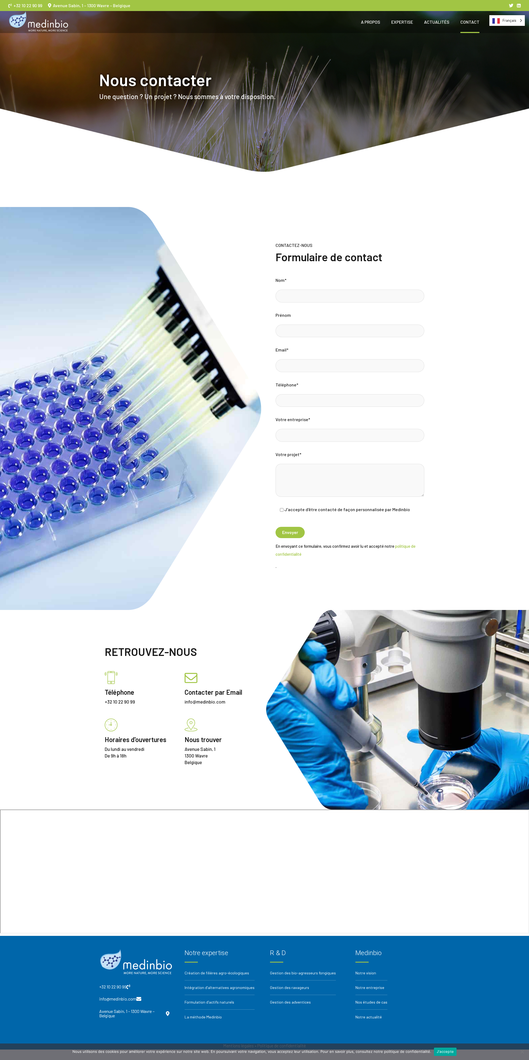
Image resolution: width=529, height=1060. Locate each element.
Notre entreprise (369, 987)
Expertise (402, 21)
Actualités (436, 21)
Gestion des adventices (290, 1002)
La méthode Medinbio (203, 1017)
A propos (370, 21)
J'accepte (445, 1051)
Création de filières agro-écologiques (217, 973)
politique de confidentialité (407, 1051)
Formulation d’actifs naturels (209, 1002)
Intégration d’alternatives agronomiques (220, 987)
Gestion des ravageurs (289, 987)
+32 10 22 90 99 (29, 5)
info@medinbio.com (117, 998)
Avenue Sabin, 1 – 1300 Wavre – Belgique (90, 5)
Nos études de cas (371, 1002)
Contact (469, 21)
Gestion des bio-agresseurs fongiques (303, 973)
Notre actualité (368, 1017)
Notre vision (365, 973)
